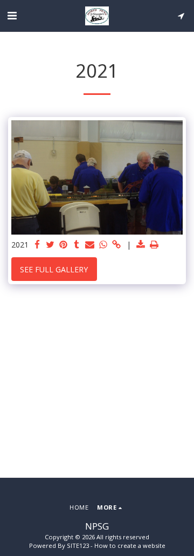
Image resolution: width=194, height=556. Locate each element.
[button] (12, 15)
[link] (116, 245)
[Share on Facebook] (37, 245)
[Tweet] (51, 245)
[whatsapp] (103, 245)
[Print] (154, 245)
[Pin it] (63, 245)
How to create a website (129, 545)
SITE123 (78, 545)
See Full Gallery (54, 269)
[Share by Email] (90, 245)
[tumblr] (77, 245)
